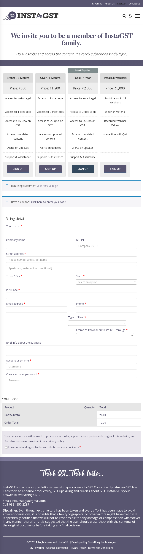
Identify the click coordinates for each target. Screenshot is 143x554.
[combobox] (106, 282)
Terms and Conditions (100, 548)
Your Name (14, 226)
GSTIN (80, 240)
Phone (81, 303)
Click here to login (47, 185)
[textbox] (106, 282)
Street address (16, 253)
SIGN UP (18, 169)
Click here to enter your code (48, 202)
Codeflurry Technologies (102, 542)
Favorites (97, 3)
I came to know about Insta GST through (102, 330)
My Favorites (37, 548)
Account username (18, 360)
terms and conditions (66, 447)
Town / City (14, 276)
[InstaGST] (31, 15)
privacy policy (56, 441)
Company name (15, 240)
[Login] (130, 15)
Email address (15, 303)
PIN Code (13, 290)
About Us (110, 3)
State (80, 276)
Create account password (22, 374)
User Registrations (57, 548)
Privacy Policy (78, 548)
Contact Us (134, 3)
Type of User (77, 317)
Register (121, 3)
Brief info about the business (23, 342)
